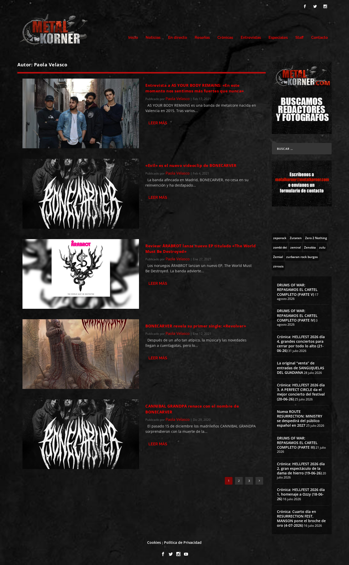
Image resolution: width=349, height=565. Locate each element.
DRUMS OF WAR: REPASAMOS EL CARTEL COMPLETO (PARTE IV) (297, 315)
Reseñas (202, 37)
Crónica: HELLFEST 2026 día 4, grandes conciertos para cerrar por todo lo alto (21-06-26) (301, 343)
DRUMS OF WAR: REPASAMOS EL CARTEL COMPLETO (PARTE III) (297, 443)
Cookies (154, 542)
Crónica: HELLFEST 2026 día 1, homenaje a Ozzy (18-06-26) (301, 494)
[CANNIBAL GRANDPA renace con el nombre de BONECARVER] (80, 434)
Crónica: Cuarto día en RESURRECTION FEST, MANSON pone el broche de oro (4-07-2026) (301, 518)
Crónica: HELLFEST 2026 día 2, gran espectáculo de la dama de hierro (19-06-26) (301, 468)
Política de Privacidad (183, 542)
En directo (177, 37)
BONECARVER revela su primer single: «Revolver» (195, 325)
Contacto (319, 37)
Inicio (133, 37)
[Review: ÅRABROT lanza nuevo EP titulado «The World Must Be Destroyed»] (80, 274)
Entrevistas (251, 37)
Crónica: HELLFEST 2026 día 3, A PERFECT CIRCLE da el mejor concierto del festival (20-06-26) (301, 392)
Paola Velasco (178, 98)
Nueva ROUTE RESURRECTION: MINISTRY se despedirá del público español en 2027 (299, 418)
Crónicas (225, 37)
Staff (299, 37)
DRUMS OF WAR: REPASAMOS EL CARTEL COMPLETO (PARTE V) (297, 289)
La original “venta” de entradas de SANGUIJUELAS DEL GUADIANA (300, 368)
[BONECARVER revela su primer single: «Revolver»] (80, 354)
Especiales (278, 37)
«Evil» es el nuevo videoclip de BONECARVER (190, 165)
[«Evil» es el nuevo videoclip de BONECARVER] (80, 193)
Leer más (157, 123)
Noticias (153, 37)
